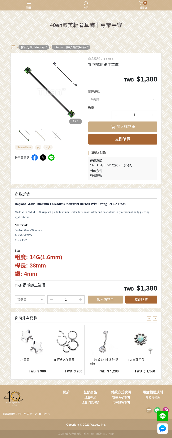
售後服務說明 (121, 402)
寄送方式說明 (121, 397)
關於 (66, 392)
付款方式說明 (121, 392)
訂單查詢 (90, 397)
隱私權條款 (153, 397)
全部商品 (90, 392)
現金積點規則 (153, 392)
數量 (91, 107)
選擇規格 (94, 91)
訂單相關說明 (90, 402)
